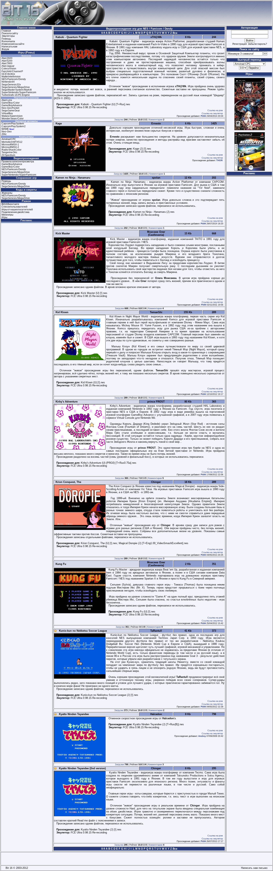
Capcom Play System (13, 123)
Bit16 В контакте (10, 204)
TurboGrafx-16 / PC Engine (16, 95)
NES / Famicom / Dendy (14, 79)
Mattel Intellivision (11, 76)
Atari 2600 (7, 58)
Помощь (6, 38)
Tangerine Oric (9, 152)
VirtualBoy (7, 113)
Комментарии (155, 119)
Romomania (8, 41)
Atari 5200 (7, 60)
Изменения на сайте (13, 44)
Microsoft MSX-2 (10, 147)
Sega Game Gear (11, 110)
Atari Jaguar (8, 66)
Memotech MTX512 (12, 142)
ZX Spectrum (8, 155)
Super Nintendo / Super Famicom (19, 92)
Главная (6, 30)
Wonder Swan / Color (13, 118)
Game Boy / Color (11, 102)
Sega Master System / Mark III (17, 89)
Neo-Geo (7, 131)
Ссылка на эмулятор (212, 113)
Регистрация (239, 44)
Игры (4, 217)
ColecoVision (9, 68)
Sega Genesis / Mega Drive (16, 87)
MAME (5, 129)
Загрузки (118, 119)
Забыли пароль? (257, 44)
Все (174, 32)
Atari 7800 (7, 63)
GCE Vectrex (8, 74)
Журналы (7, 193)
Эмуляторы (8, 36)
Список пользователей (14, 206)
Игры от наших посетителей (17, 209)
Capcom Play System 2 (14, 126)
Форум (5, 49)
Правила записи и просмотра (18, 161)
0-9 (103, 32)
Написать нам (9, 46)
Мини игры (7, 214)
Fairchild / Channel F (12, 71)
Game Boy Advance (12, 105)
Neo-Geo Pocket (10, 108)
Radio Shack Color (11, 149)
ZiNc (4, 134)
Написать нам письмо (253, 867)
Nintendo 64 (8, 81)
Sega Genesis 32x (11, 84)
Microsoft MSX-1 (10, 144)
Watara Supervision (12, 116)
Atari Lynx (7, 100)
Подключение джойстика (15, 212)
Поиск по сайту (10, 33)
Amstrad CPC (9, 139)
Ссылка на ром (215, 110)
